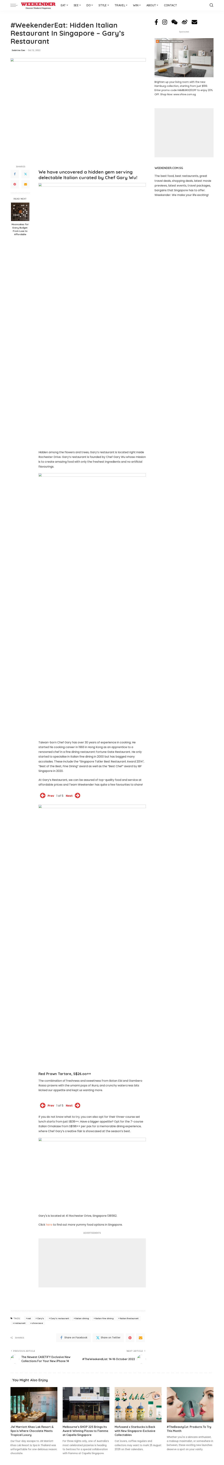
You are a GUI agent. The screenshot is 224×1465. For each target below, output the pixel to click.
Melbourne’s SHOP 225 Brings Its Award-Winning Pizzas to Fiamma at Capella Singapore (85, 1431)
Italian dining (82, 1318)
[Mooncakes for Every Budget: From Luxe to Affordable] (20, 212)
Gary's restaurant (59, 1318)
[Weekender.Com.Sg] (38, 5)
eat (29, 1318)
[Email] (25, 184)
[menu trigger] (15, 5)
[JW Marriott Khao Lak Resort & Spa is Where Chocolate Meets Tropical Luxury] (33, 1404)
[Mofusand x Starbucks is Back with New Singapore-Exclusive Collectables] (138, 1404)
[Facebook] (14, 174)
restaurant (19, 1323)
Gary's (40, 1318)
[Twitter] (25, 174)
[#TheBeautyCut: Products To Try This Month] (190, 1404)
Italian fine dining (104, 1318)
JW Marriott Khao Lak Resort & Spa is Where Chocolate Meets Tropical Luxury (32, 1431)
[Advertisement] (92, 1262)
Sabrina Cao (18, 50)
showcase (37, 1323)
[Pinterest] (14, 184)
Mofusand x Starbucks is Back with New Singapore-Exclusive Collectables (135, 1431)
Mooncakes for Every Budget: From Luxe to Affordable (20, 229)
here (49, 1225)
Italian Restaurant (129, 1318)
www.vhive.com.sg (184, 94)
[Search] (211, 5)
